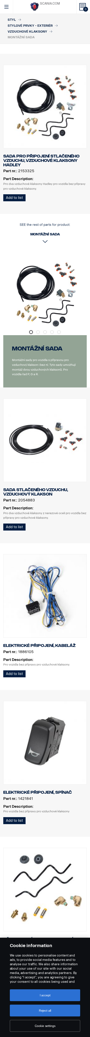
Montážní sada (37, 348)
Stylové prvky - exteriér (30, 26)
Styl (12, 20)
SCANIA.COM (50, 3)
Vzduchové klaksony (27, 31)
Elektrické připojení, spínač (37, 792)
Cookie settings (45, 1026)
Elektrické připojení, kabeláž (39, 645)
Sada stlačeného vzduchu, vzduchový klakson (35, 492)
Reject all (45, 1010)
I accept (45, 995)
